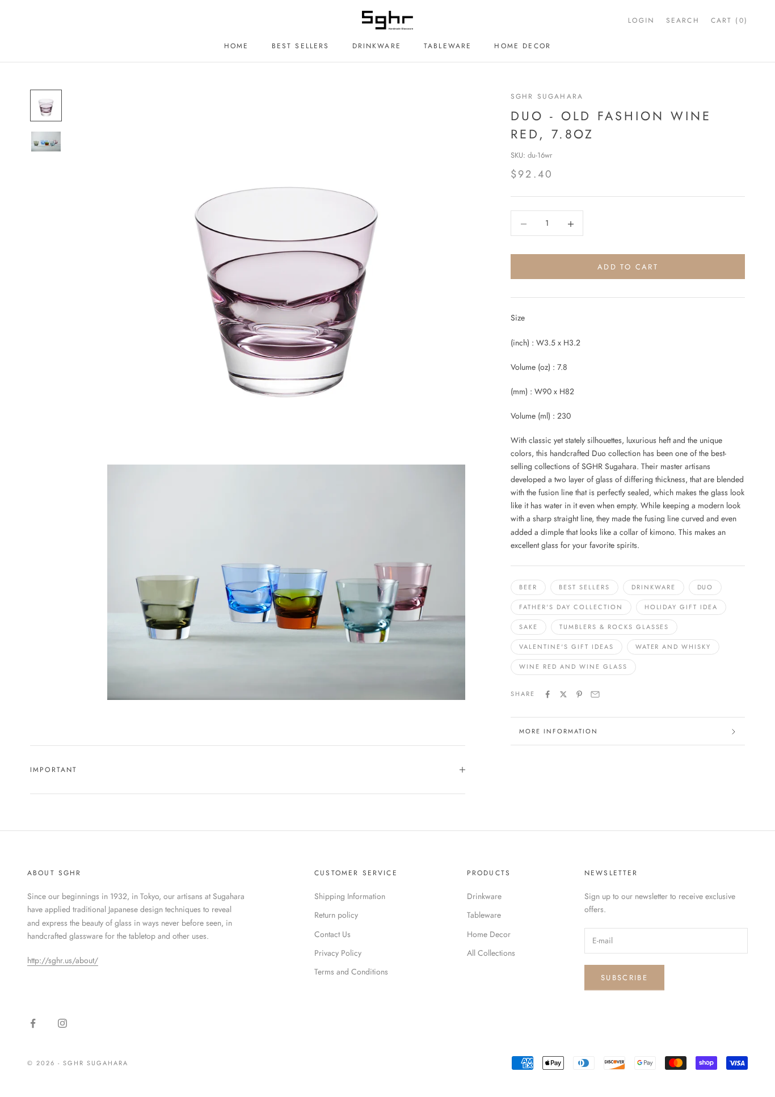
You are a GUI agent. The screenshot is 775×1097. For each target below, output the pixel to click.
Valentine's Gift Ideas (566, 647)
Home (236, 46)
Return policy (336, 915)
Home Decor (522, 46)
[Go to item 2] (46, 141)
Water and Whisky (673, 647)
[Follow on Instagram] (62, 1023)
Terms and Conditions (351, 971)
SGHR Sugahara (547, 96)
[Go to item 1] (46, 105)
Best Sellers (301, 46)
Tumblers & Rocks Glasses (614, 627)
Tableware (447, 46)
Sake (528, 627)
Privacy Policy (337, 953)
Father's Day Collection (571, 607)
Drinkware (376, 46)
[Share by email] (595, 694)
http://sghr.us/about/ (62, 960)
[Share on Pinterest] (579, 694)
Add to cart (627, 267)
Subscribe (624, 977)
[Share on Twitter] (563, 694)
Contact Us (332, 934)
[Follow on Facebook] (33, 1023)
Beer (528, 587)
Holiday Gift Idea (681, 607)
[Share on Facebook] (547, 694)
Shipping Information (349, 896)
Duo (705, 587)
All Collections (491, 953)
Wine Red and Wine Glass (573, 667)
